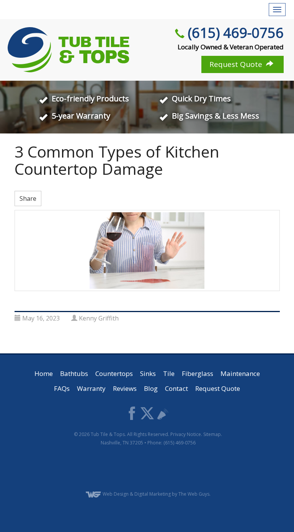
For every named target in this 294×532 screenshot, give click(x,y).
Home (43, 373)
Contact (176, 388)
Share (28, 198)
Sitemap (212, 434)
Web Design (116, 494)
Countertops (114, 373)
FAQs (62, 388)
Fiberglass (197, 373)
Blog (151, 388)
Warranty (91, 388)
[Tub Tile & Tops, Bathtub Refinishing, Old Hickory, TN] (148, 469)
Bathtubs (74, 373)
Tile (169, 373)
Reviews (125, 388)
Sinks (148, 373)
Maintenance (240, 373)
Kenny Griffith (99, 318)
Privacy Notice (185, 434)
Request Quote (236, 64)
